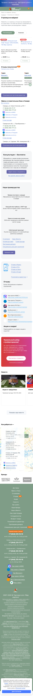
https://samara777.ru (11, 621)
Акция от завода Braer (9, 389)
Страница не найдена (13, 14)
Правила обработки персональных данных (16, 604)
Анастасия (27, 75)
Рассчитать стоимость (16, 358)
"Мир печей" (26, 615)
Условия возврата (15, 611)
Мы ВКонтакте (17, 573)
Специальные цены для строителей (15, 527)
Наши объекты (16, 510)
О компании (16, 493)
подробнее (15, 4)
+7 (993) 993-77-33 (9, 110)
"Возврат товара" (15, 665)
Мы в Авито (17, 582)
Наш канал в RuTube (17, 576)
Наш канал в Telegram (18, 569)
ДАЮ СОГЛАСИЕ (16, 691)
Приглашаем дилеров (16, 524)
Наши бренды (16, 507)
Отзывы (15, 496)
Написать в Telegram (11, 114)
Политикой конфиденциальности (15, 655)
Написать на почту (10, 117)
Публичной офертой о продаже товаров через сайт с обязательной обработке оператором (15, 652)
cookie (5, 634)
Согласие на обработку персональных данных (16, 602)
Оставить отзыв (5, 77)
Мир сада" (10, 618)
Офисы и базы (15, 491)
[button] (30, 84)
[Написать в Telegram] (4, 465)
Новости (16, 502)
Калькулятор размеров (16, 362)
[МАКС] (4, 112)
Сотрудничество (16, 516)
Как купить (15, 505)
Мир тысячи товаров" (18, 618)
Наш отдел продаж (16, 513)
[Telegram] (4, 115)
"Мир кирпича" (18, 615)
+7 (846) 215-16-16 (16, 559)
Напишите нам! (9, 252)
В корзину (5, 60)
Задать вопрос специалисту (16, 172)
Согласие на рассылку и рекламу (15, 608)
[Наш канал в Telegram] (8, 569)
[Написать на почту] (4, 117)
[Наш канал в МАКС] (9, 566)
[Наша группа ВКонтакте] (10, 573)
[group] (5, 479)
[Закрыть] (20, 4)
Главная (3, 14)
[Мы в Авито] (11, 582)
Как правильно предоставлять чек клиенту (16, 613)
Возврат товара (16, 519)
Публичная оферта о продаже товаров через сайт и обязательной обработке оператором (15, 600)
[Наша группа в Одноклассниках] (8, 579)
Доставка (16, 488)
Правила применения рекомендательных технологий (16, 610)
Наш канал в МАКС (18, 566)
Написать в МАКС (10, 112)
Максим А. (4, 75)
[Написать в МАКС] (4, 463)
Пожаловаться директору (16, 521)
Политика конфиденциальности (16, 606)
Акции (16, 499)
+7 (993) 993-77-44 (9, 128)
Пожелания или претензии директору (14, 95)
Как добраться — (7, 424)
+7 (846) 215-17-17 (9, 108)
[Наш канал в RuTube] (9, 576)
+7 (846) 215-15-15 (16, 534)
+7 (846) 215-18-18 (9, 126)
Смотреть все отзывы (7, 69)
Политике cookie (15, 639)
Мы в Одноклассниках (18, 579)
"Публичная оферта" (18, 674)
